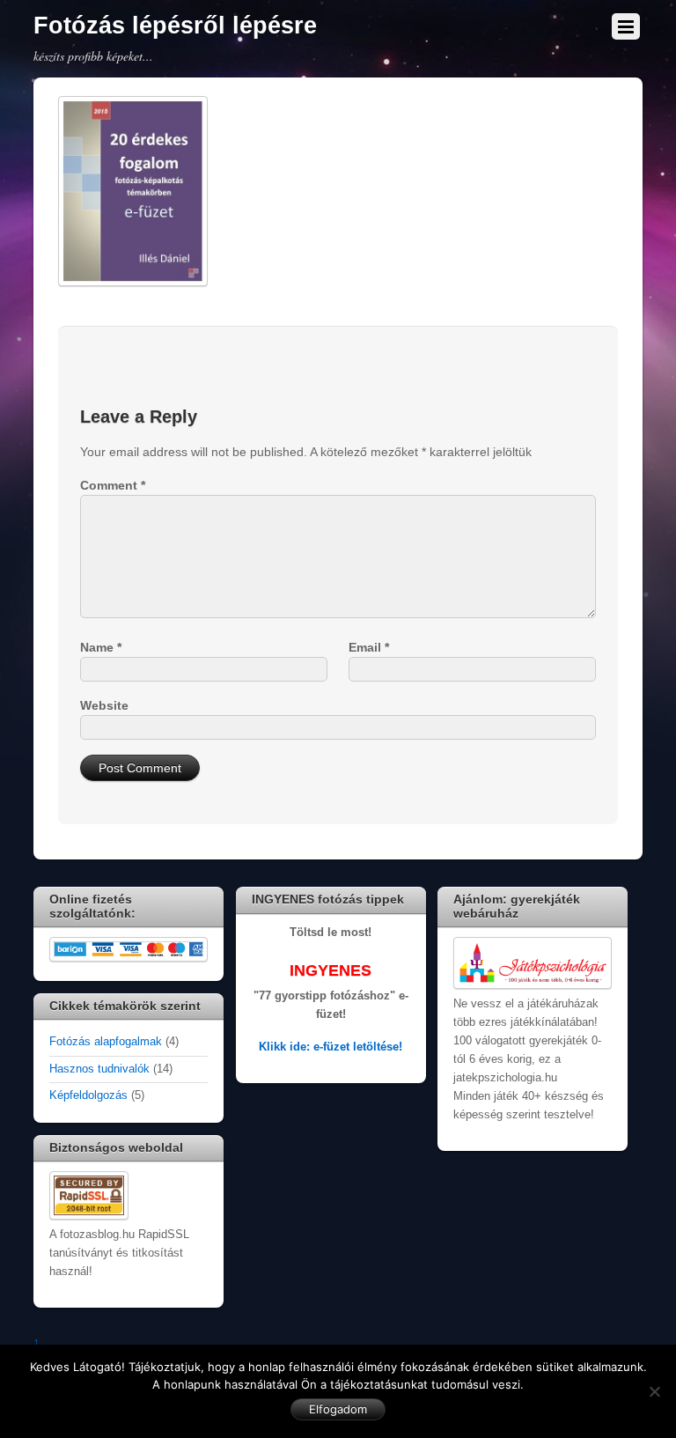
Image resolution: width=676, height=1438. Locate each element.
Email (369, 647)
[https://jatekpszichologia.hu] (532, 985)
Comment (112, 485)
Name (100, 647)
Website (104, 705)
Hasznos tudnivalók (99, 1069)
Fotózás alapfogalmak (105, 1042)
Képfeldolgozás (88, 1095)
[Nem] (654, 1391)
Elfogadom (338, 1409)
